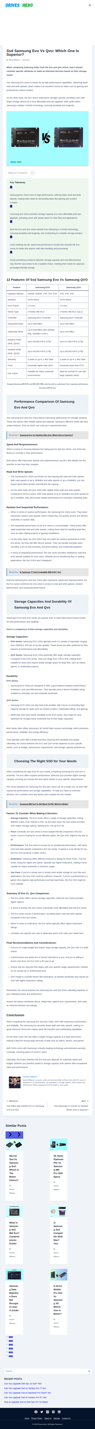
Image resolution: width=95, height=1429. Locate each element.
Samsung (25, 60)
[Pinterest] (53, 1412)
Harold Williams (14, 60)
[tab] (11, 1337)
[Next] (18, 1135)
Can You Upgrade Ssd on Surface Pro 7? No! (25, 1388)
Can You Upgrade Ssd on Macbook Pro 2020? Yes (27, 1393)
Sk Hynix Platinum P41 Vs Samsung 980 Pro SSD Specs (58, 1166)
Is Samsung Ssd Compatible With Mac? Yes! (58, 1233)
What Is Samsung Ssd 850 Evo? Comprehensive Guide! (14, 1233)
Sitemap (57, 1418)
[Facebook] (36, 1412)
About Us (47, 1418)
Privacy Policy (36, 1418)
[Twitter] (42, 1412)
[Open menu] (89, 5)
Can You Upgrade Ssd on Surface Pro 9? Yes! (25, 1397)
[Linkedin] (59, 1412)
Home (27, 1418)
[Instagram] (47, 1412)
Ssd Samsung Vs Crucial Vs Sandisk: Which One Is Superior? (71, 1105)
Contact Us (66, 1418)
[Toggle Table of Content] (31, 173)
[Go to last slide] (10, 1135)
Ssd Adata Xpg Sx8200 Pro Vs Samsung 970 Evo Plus (25, 1105)
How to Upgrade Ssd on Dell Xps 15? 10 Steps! (26, 1402)
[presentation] (14, 1144)
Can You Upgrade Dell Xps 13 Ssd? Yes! (23, 1383)
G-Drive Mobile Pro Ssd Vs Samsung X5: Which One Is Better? (58, 1300)
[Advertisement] (47, 28)
